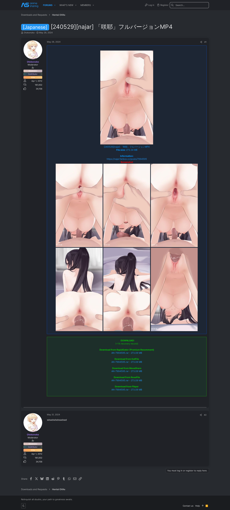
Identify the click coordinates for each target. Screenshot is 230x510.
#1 (205, 42)
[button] (55, 5)
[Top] (203, 505)
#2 (205, 415)
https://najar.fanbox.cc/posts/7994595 (127, 159)
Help (197, 506)
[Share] (201, 42)
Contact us (188, 506)
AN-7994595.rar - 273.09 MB (126, 352)
